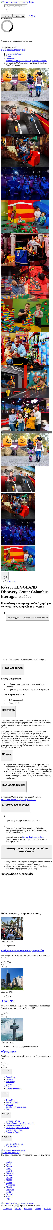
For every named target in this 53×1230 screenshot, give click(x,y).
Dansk (8, 1169)
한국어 (9, 1180)
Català (8, 1164)
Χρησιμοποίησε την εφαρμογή (13, 50)
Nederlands (10, 1185)
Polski (8, 1192)
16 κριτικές (10, 581)
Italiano (9, 1183)
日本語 (9, 1187)
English (9, 1162)
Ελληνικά (9, 1173)
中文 (8, 1199)
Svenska (9, 1196)
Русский (9, 1194)
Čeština (9, 1166)
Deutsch (9, 1171)
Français (9, 1178)
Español (9, 1175)
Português (10, 1190)
